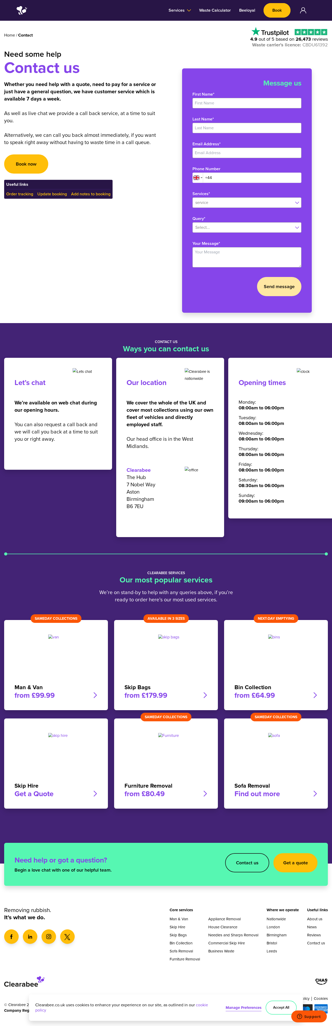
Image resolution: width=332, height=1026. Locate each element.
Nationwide (276, 919)
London (273, 927)
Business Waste (221, 951)
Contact (25, 35)
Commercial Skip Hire (226, 943)
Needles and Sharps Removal (233, 935)
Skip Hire (177, 927)
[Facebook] (11, 936)
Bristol (272, 943)
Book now (26, 164)
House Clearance (222, 927)
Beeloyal (247, 10)
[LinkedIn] (30, 936)
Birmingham (277, 935)
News (312, 927)
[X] (67, 936)
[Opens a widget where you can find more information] (309, 1016)
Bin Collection (181, 943)
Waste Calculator (215, 10)
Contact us (247, 863)
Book (277, 10)
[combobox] (197, 178)
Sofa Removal (181, 951)
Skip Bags (178, 935)
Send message (279, 286)
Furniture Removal (185, 959)
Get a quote (295, 863)
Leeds (272, 951)
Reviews (314, 935)
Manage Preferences (243, 1007)
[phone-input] (252, 178)
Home (9, 35)
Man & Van (179, 919)
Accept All (281, 1007)
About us (314, 919)
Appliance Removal (224, 919)
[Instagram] (49, 936)
